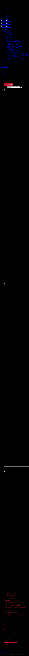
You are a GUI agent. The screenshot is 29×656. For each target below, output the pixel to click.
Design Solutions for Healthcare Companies (14, 607)
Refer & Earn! (8, 84)
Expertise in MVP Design (9, 602)
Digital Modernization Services (11, 612)
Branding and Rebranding (10, 598)
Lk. (7, 12)
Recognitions (7, 644)
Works (5, 624)
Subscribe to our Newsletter (10, 642)
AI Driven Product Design (10, 595)
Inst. (8, 13)
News (5, 629)
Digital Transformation (9, 610)
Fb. (7, 9)
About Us (6, 622)
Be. (7, 15)
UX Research (7, 600)
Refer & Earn (7, 639)
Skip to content (5, 19)
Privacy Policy (4, 67)
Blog (5, 627)
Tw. (7, 10)
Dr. (7, 16)
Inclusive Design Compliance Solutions (13, 615)
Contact (5, 632)
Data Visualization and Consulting (12, 605)
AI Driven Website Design (10, 593)
